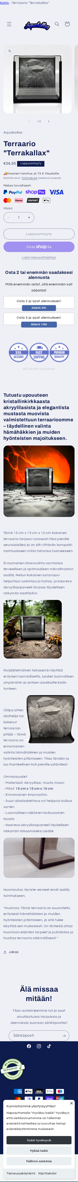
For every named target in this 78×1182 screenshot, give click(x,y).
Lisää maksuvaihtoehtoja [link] (39, 257)
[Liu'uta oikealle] (49, 121)
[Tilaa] (64, 1035)
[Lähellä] (71, 1103)
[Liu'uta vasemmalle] (29, 121)
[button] (9, 24)
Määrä (8, 208)
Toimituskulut (30, 178)
